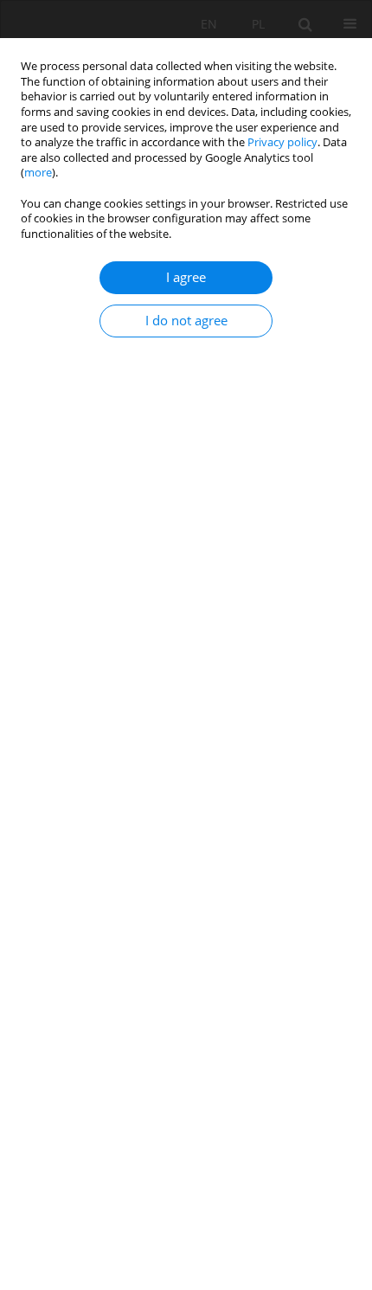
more (38, 172)
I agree (186, 277)
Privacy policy (282, 142)
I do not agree (186, 320)
